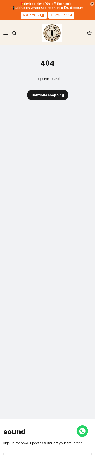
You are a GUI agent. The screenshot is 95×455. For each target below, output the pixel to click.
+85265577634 (61, 15)
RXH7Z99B (31, 15)
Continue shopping (47, 95)
